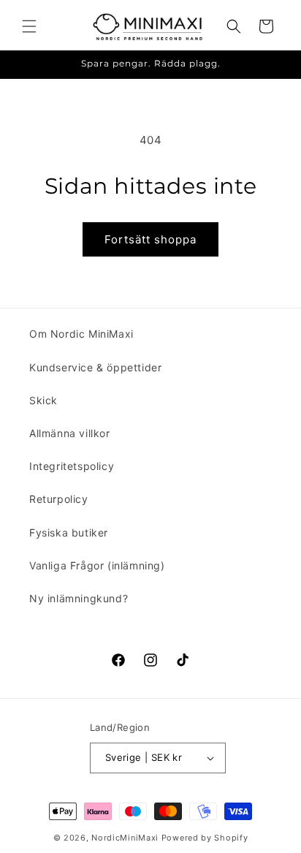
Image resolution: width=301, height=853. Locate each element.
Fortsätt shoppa (150, 239)
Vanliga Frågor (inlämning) (97, 565)
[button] (29, 26)
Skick (43, 400)
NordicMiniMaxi (125, 838)
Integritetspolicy (71, 466)
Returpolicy (58, 499)
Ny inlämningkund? (78, 598)
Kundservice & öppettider (95, 367)
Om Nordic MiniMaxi (81, 333)
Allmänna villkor (69, 433)
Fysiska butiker (68, 532)
